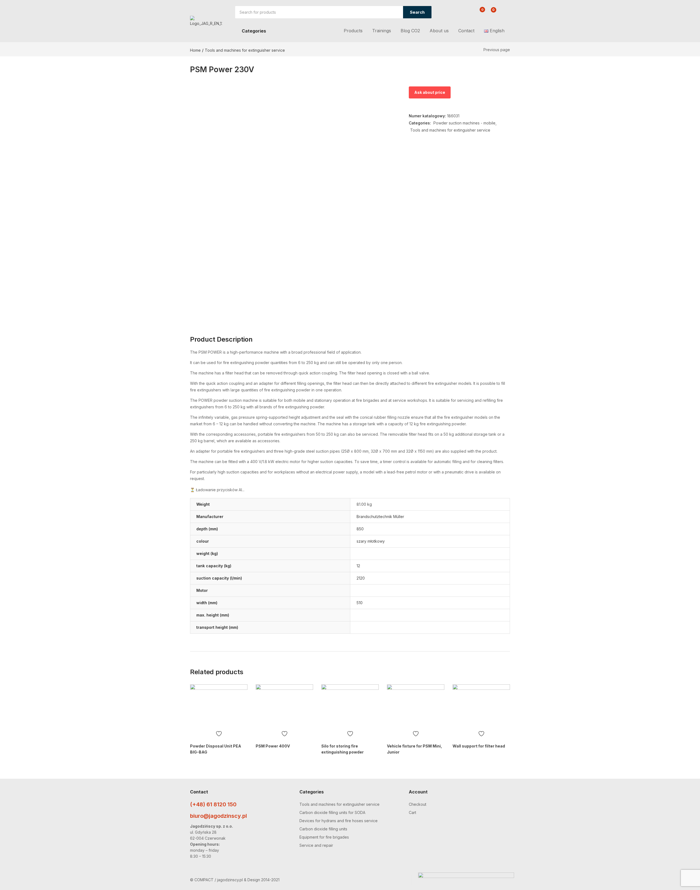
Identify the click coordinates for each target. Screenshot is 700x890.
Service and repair (316, 845)
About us (439, 30)
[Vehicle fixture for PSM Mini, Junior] (415, 706)
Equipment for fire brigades (324, 837)
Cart (412, 812)
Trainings (381, 30)
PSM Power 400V (273, 746)
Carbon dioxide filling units (323, 829)
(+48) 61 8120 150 (213, 804)
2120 (361, 578)
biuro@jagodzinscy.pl (218, 816)
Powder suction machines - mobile (464, 123)
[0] (478, 13)
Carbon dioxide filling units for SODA (332, 812)
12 (358, 565)
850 (360, 529)
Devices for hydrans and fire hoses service (338, 820)
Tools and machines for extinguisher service (245, 50)
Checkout (417, 804)
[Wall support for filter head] (481, 706)
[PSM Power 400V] (284, 706)
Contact (466, 30)
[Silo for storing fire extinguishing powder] (350, 706)
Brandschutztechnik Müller (380, 516)
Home (195, 50)
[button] (490, 13)
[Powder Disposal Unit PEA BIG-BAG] (218, 706)
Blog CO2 (410, 30)
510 (360, 602)
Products (353, 30)
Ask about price (429, 92)
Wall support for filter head (479, 746)
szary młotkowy (371, 541)
